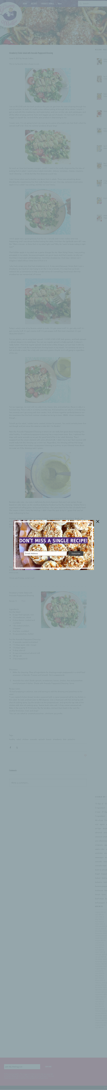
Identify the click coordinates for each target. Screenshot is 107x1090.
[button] (97, 521)
